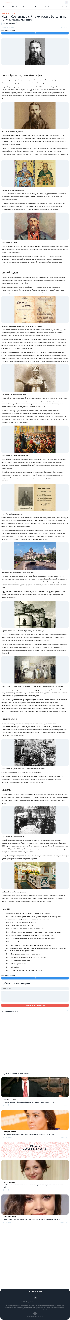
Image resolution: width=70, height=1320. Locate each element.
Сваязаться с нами (35, 1291)
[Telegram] (35, 1297)
